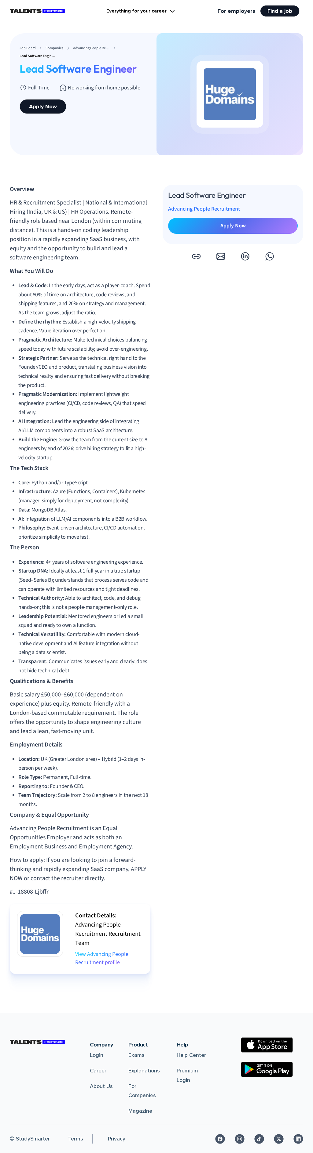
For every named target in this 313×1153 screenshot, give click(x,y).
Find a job (279, 11)
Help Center (191, 1055)
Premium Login (187, 1075)
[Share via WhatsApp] (269, 256)
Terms (75, 1138)
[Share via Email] (221, 256)
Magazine (140, 1111)
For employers (236, 11)
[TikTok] (259, 1139)
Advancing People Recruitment (204, 209)
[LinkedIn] (298, 1139)
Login (96, 1055)
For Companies (142, 1091)
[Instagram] (240, 1139)
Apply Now (43, 106)
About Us (101, 1086)
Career (98, 1070)
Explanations (144, 1070)
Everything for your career (136, 11)
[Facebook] (220, 1139)
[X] (279, 1139)
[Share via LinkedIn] (245, 256)
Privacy (116, 1138)
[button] (196, 256)
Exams (136, 1055)
